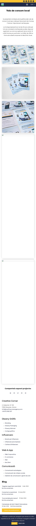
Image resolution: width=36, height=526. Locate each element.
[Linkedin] (31, 1)
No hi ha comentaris (7, 488)
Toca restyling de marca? (10, 498)
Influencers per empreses (12, 441)
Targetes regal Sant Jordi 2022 (11, 486)
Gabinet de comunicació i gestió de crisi (17, 475)
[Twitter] (28, 1)
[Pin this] (25, 393)
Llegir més (21, 523)
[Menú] (27, 4)
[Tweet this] (18, 393)
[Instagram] (24, 1)
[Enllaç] (2, 4)
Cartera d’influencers (11, 444)
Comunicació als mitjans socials (15, 473)
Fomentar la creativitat (9, 492)
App (6, 459)
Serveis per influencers (12, 439)
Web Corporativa (10, 454)
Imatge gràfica (10, 431)
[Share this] (14, 393)
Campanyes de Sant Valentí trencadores (14, 504)
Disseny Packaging (11, 425)
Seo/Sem (8, 462)
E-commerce (9, 457)
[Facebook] (26, 1)
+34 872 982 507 (7, 411)
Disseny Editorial (10, 428)
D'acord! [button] (14, 523)
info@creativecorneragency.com (12, 409)
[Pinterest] (33, 1)
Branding (8, 423)
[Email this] (10, 393)
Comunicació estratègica (13, 470)
